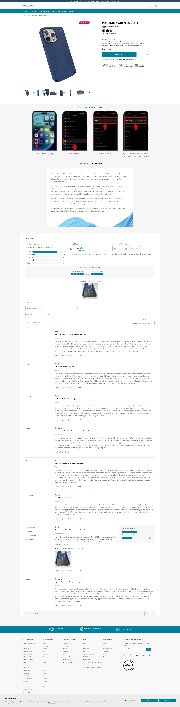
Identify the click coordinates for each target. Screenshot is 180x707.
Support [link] (71, 11)
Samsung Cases (27, 687)
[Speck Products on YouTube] (137, 655)
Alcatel (45, 678)
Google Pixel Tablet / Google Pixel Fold (92, 662)
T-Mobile (45, 681)
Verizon (45, 673)
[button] (156, 6)
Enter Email (127, 648)
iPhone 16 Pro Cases (28, 659)
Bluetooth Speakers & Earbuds (31, 684)
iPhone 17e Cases (27, 654)
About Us (105, 643)
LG (44, 651)
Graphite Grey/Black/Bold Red (111, 30)
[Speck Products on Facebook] (130, 655)
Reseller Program (67, 662)
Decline (167, 701)
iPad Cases (26, 673)
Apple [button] (25, 11)
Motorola (45, 657)
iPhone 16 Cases (27, 662)
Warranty (65, 651)
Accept (149, 701)
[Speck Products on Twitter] (143, 655)
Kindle (45, 676)
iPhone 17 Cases (27, 649)
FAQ (64, 654)
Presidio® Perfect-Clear (89, 654)
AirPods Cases (26, 681)
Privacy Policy (52, 703)
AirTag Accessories (27, 678)
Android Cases (26, 692)
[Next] (89, 93)
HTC (44, 670)
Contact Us (66, 643)
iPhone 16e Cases (27, 668)
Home (24, 15)
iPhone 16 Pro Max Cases (29, 657)
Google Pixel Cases (28, 689)
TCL (44, 659)
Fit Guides (85, 646)
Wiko (44, 687)
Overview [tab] (83, 163)
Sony (44, 662)
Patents (105, 654)
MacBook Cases (27, 676)
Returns (65, 649)
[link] (151, 6)
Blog (84, 643)
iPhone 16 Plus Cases (28, 665)
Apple (44, 643)
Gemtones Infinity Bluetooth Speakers (92, 665)
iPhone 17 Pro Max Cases (29, 643)
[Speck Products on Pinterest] (150, 655)
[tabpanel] (90, 197)
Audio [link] (54, 11)
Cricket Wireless (47, 684)
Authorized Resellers (68, 657)
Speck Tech (86, 649)
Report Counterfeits (68, 665)
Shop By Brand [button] (44, 11)
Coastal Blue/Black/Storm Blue (103, 30)
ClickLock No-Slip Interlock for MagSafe (93, 668)
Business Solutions (68, 659)
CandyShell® (86, 659)
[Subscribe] (148, 649)
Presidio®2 (86, 657)
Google (45, 649)
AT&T (44, 668)
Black (107, 30)
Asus (44, 665)
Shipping (65, 646)
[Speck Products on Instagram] (124, 655)
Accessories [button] (62, 11)
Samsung (45, 646)
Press (104, 657)
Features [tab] (97, 163)
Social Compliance (107, 649)
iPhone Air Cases (27, 651)
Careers (105, 646)
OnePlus (45, 654)
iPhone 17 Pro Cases (28, 646)
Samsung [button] (33, 11)
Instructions (86, 651)
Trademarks (106, 651)
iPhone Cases (26, 670)
